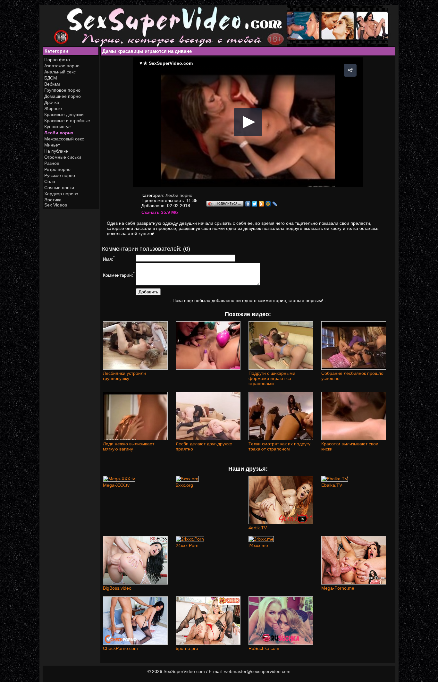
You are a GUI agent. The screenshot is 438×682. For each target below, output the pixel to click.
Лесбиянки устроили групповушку (124, 376)
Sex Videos (55, 204)
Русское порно (59, 175)
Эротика (53, 199)
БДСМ (50, 77)
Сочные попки (59, 187)
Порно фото (57, 59)
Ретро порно (57, 169)
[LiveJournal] (275, 204)
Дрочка (51, 102)
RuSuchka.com (263, 648)
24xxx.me (258, 545)
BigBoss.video (117, 588)
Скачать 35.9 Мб (159, 212)
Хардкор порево (61, 193)
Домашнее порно (62, 96)
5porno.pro (187, 648)
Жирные (53, 108)
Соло (49, 181)
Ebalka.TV (331, 485)
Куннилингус (57, 126)
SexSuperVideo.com (184, 671)
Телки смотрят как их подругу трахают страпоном (279, 446)
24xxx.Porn (187, 545)
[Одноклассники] (261, 204)
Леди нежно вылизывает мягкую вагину (128, 446)
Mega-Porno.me (337, 588)
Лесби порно (58, 132)
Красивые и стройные (67, 120)
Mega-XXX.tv (116, 485)
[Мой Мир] (268, 204)
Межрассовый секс (64, 138)
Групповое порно (62, 90)
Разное (51, 163)
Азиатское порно (62, 65)
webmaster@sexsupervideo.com (257, 671)
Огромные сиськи (62, 157)
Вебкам (52, 84)
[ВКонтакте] (248, 204)
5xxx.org (184, 485)
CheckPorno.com (120, 648)
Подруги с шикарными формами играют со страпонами (271, 378)
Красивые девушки (64, 114)
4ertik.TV (257, 527)
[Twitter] (254, 204)
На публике (56, 151)
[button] (350, 70)
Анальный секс (60, 71)
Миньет (52, 144)
